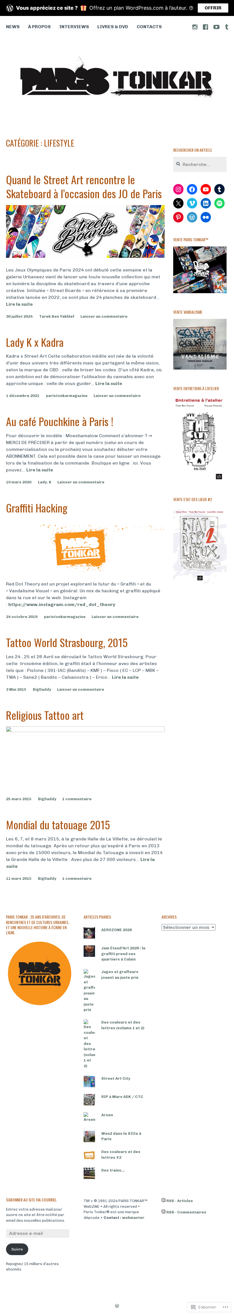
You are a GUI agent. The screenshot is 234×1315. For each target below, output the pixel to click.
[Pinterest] (178, 217)
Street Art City (115, 1078)
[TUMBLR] (226, 27)
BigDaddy (42, 689)
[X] (178, 203)
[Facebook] (192, 189)
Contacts (149, 26)
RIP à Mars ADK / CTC (122, 1097)
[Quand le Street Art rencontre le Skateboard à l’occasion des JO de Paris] (85, 256)
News (13, 26)
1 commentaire (77, 799)
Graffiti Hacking (36, 508)
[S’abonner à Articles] (164, 1201)
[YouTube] (206, 189)
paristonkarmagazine (67, 396)
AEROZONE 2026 (116, 930)
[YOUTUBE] (216, 27)
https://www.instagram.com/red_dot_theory (61, 604)
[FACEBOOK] (205, 27)
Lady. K (44, 482)
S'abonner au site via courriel (31, 1200)
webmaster (133, 1217)
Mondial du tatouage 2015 (58, 824)
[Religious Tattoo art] (85, 730)
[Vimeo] (192, 203)
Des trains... (113, 1170)
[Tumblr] (219, 189)
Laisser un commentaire (104, 316)
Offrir (213, 8)
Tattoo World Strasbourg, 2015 (67, 642)
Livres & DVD (112, 26)
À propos (39, 26)
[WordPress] (192, 217)
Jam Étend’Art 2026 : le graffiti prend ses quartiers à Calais (123, 953)
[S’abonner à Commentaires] (164, 1212)
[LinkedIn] (206, 203)
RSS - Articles (179, 1201)
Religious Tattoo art (45, 715)
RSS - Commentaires (186, 1212)
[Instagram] (178, 189)
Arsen (107, 1115)
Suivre (17, 1249)
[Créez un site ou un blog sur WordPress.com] (117, 1306)
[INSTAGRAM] (194, 27)
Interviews (74, 26)
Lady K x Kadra (35, 342)
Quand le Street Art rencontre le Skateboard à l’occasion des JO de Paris (84, 186)
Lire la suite (19, 304)
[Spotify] (219, 203)
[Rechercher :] (200, 165)
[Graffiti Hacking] (85, 570)
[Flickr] (206, 217)
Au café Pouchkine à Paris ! (59, 421)
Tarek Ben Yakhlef (56, 316)
